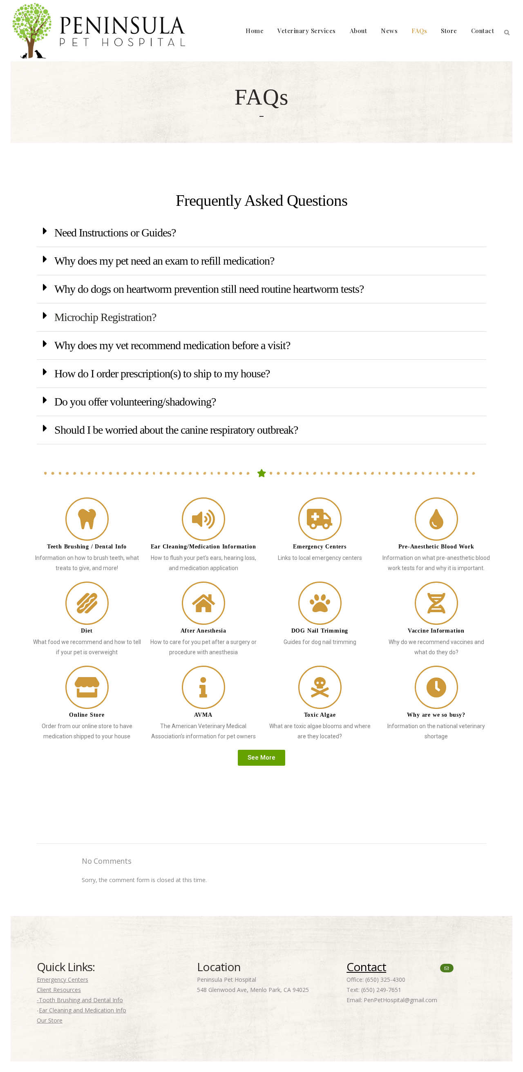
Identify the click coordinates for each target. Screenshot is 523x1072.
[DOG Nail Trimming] (320, 603)
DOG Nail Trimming (320, 631)
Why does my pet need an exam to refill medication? (164, 260)
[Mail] (447, 968)
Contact (366, 966)
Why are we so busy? (436, 715)
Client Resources (59, 990)
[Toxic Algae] (320, 687)
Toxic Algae (320, 715)
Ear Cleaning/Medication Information (203, 547)
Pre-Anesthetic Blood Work (436, 547)
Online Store (87, 715)
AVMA (203, 715)
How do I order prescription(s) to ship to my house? (162, 373)
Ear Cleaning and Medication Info (82, 1010)
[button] (261, 233)
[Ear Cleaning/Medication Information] (203, 519)
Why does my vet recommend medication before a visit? (172, 345)
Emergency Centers (319, 547)
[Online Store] (87, 687)
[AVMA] (203, 687)
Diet (86, 631)
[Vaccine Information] (436, 603)
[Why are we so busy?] (436, 687)
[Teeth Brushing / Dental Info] (87, 519)
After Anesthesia (203, 631)
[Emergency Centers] (320, 519)
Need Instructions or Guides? (115, 232)
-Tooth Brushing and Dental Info (80, 1000)
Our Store (50, 1020)
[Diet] (87, 603)
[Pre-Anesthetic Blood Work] (436, 519)
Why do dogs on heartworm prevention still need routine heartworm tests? (209, 289)
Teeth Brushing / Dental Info (87, 547)
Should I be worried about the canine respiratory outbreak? (176, 429)
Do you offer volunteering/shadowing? (135, 401)
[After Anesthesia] (203, 603)
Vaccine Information (436, 631)
